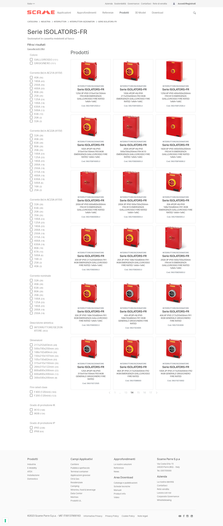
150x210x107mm (46, 356)
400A (39, 88)
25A (38, 96)
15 (139, 393)
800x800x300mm (46, 370)
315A (39, 172)
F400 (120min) (45, 392)
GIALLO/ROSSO (46, 60)
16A (38, 186)
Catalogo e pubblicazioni (125, 483)
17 (151, 393)
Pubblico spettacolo (80, 468)
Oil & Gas (75, 479)
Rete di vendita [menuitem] (160, 4)
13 (126, 393)
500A (39, 110)
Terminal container (79, 472)
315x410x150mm (46, 363)
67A (38, 252)
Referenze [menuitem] (107, 13)
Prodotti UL (76, 501)
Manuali (117, 490)
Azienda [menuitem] (109, 4)
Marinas (74, 497)
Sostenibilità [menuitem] (120, 4)
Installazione (33, 475)
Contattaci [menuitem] (146, 4)
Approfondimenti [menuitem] (86, 13)
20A (38, 117)
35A (38, 215)
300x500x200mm (45, 378)
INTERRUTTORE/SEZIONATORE (48, 329)
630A (39, 107)
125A (39, 99)
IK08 (39, 413)
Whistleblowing (164, 500)
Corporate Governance (168, 497)
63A (38, 114)
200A (39, 165)
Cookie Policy (128, 516)
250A (39, 85)
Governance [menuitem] (133, 4)
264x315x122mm (46, 367)
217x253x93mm (45, 345)
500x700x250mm (46, 348)
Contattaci (162, 486)
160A (39, 81)
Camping (75, 486)
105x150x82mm (45, 359)
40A (38, 77)
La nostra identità (165, 482)
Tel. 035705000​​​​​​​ (164, 471)
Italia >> (31, 4)
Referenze (119, 468)
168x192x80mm (45, 352)
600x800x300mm (46, 374)
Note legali (143, 516)
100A (39, 103)
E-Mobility (32, 468)
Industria (31, 464)
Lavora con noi (164, 493)
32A (38, 121)
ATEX (29, 472)
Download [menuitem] (157, 13)
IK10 (39, 410)
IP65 (39, 428)
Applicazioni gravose (80, 475)
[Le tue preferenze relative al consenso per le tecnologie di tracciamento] (5, 521)
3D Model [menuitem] (140, 13)
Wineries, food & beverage (83, 490)
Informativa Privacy (93, 516)
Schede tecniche (122, 487)
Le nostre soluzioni (123, 464)
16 (145, 393)
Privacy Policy (112, 516)
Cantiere (75, 464)
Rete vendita (163, 489)
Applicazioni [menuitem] (64, 13)
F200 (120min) (45, 395)
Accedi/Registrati (187, 4)
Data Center (76, 493)
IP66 (39, 431)
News (116, 472)
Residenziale (77, 483)
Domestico (32, 479)
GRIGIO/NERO (45, 63)
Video (116, 497)
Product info (120, 494)
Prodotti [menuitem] (124, 13)
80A (38, 92)
